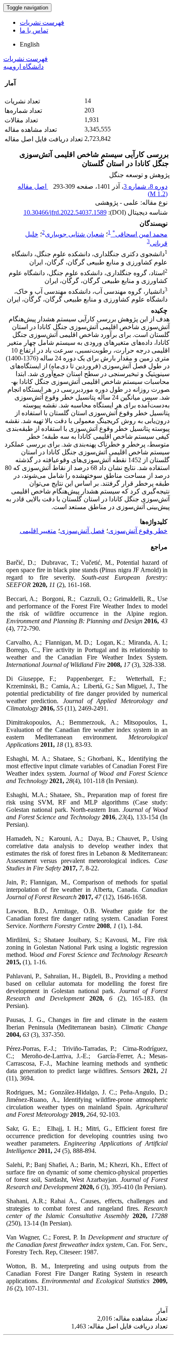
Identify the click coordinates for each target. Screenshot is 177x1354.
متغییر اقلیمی (38, 530)
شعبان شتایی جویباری (74, 234)
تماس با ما (34, 30)
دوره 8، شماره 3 (145, 186)
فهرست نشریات (42, 22)
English (30, 44)
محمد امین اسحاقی (140, 234)
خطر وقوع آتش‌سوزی (138, 530)
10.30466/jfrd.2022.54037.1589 (65, 212)
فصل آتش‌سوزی (82, 530)
